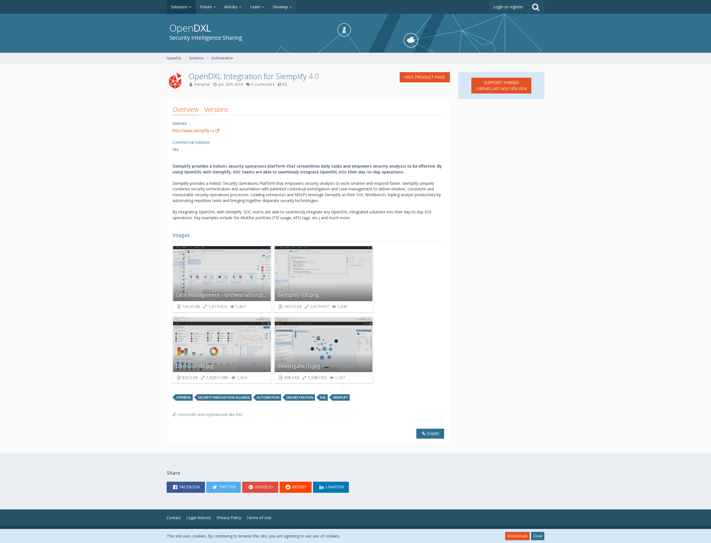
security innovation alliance (224, 397)
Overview (185, 109)
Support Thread (501, 85)
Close (537, 536)
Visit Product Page (425, 77)
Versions (216, 109)
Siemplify (340, 397)
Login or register (508, 6)
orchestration (299, 397)
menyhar (202, 84)
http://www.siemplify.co (193, 130)
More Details (517, 536)
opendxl (183, 397)
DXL (323, 397)
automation (268, 397)
